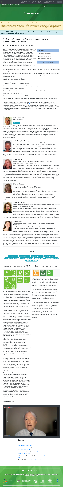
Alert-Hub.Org (32, 103)
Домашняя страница (7, 4)
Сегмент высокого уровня (25, 2)
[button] (7, 421)
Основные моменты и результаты (49, 2)
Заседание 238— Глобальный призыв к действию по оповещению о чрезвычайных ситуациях (25, 6)
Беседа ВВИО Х (39, 2)
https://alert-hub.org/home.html (33, 459)
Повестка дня (16, 4)
